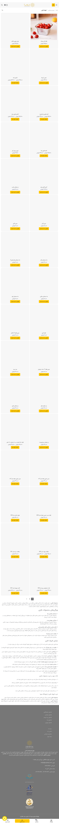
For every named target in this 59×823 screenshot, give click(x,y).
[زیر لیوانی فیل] (44, 391)
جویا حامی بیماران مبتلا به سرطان (29, 782)
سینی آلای (15, 223)
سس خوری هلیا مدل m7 (15, 479)
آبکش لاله (15, 78)
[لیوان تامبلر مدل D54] (15, 501)
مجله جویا (49, 736)
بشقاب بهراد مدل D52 (44, 551)
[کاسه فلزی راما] (44, 136)
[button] (44, 46)
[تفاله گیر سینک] (44, 27)
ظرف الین (44, 333)
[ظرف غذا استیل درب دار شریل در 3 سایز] (15, 428)
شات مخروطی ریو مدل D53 (44, 588)
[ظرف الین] (44, 318)
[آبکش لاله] (15, 63)
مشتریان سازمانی (48, 734)
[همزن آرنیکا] (44, 63)
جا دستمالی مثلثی (44, 296)
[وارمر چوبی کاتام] (15, 27)
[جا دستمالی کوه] (15, 282)
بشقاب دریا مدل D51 (15, 551)
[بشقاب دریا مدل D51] (15, 537)
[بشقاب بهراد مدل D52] (44, 537)
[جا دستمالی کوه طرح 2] (15, 245)
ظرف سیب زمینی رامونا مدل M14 (44, 515)
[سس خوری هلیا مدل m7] (15, 464)
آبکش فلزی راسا (15, 114)
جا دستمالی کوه (15, 296)
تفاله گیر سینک (44, 41)
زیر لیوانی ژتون (15, 406)
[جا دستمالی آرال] (44, 245)
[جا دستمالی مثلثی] (44, 282)
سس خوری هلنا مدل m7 (43, 479)
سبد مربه (15, 369)
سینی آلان (44, 223)
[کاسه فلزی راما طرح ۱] (44, 100)
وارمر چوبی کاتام (15, 41)
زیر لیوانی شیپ (15, 187)
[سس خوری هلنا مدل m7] (44, 464)
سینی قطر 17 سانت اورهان (44, 369)
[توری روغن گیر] (15, 136)
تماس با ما (49, 731)
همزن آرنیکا (43, 78)
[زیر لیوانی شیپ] (15, 173)
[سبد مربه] (15, 355)
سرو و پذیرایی (51, 10)
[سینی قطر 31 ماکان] (15, 318)
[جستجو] (1, 4)
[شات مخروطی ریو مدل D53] (44, 574)
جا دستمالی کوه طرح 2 (15, 260)
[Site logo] (29, 5)
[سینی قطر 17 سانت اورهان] (44, 355)
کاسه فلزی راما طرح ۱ (43, 114)
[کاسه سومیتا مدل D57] (15, 574)
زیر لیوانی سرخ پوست (44, 442)
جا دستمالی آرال (43, 260)
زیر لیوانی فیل (44, 406)
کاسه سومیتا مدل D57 (15, 588)
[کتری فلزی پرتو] (44, 173)
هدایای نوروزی (48, 722)
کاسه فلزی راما (44, 151)
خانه (57, 10)
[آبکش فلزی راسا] (15, 100)
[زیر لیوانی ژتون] (15, 391)
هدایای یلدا (49, 720)
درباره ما (50, 729)
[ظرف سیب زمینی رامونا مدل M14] (44, 501)
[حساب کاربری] (53, 4)
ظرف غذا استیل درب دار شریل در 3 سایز (15, 442)
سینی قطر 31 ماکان (15, 333)
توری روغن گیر (15, 151)
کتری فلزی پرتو (44, 187)
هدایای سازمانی (48, 715)
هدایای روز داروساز (48, 717)
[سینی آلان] (44, 209)
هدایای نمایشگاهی (48, 712)
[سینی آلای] (15, 209)
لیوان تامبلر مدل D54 (15, 515)
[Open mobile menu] (56, 4)
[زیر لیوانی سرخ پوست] (44, 428)
